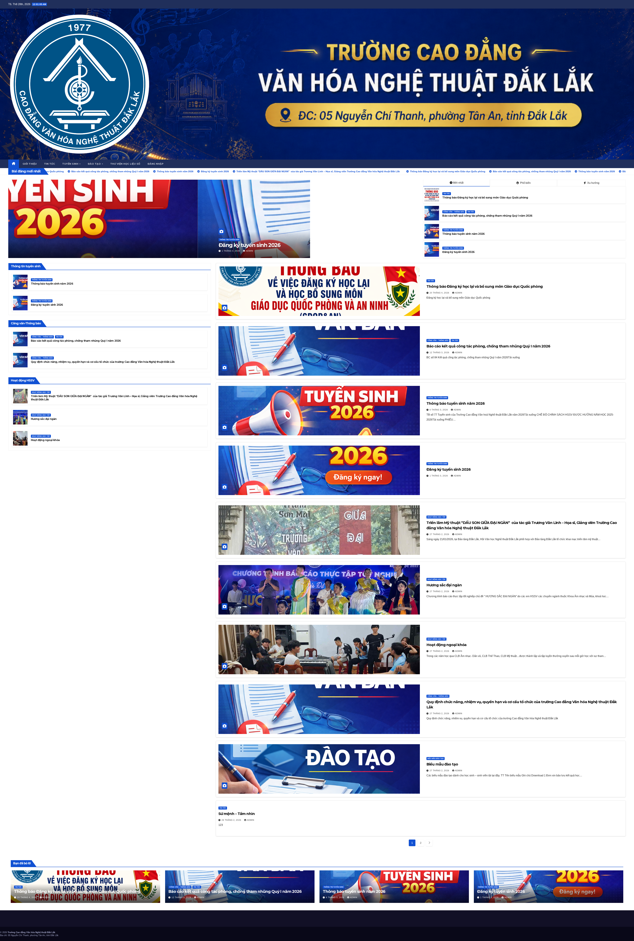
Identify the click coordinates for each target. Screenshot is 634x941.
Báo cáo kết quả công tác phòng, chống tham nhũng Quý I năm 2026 (487, 215)
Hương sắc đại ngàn (44, 419)
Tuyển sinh (70, 163)
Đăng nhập (156, 163)
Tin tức (49, 163)
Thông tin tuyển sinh (40, 240)
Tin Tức (446, 194)
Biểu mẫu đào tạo (435, 758)
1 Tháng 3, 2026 (439, 476)
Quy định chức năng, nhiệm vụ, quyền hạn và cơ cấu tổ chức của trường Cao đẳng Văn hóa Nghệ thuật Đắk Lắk (103, 361)
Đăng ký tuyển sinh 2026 (458, 252)
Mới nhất (458, 182)
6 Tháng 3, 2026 (41, 251)
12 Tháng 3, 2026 (440, 352)
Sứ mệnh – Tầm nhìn (236, 813)
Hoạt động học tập (41, 392)
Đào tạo (95, 163)
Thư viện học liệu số (125, 163)
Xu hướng (593, 182)
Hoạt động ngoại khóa (45, 440)
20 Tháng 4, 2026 (440, 293)
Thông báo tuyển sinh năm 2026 (69, 245)
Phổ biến (525, 182)
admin (59, 251)
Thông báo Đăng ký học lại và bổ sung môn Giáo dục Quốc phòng (485, 197)
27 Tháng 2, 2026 (440, 534)
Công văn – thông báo (453, 212)
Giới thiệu (30, 163)
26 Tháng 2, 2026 (232, 820)
